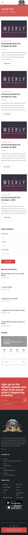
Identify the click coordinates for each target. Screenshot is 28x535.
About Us (5, 484)
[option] (14, 344)
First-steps (19, 484)
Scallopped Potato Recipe (9, 299)
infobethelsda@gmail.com (10, 470)
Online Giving (6, 487)
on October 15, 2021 (6, 142)
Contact (18, 487)
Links (4, 493)
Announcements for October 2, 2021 (10, 198)
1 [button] (12, 355)
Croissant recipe (6, 287)
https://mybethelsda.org (9, 475)
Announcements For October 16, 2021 (10, 146)
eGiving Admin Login (20, 494)
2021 (7, 12)
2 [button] (14, 355)
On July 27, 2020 (5, 278)
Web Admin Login (7, 497)
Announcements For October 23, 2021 (10, 95)
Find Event (8, 261)
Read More (7, 63)
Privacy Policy (19, 497)
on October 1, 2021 (5, 195)
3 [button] (15, 355)
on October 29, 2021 (6, 41)
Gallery (18, 490)
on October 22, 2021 (6, 91)
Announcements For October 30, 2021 (10, 45)
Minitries (5, 490)
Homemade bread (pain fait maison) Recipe (13, 322)
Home (3, 12)
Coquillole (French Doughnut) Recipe (13, 310)
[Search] (23, 362)
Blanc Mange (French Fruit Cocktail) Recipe (12, 274)
